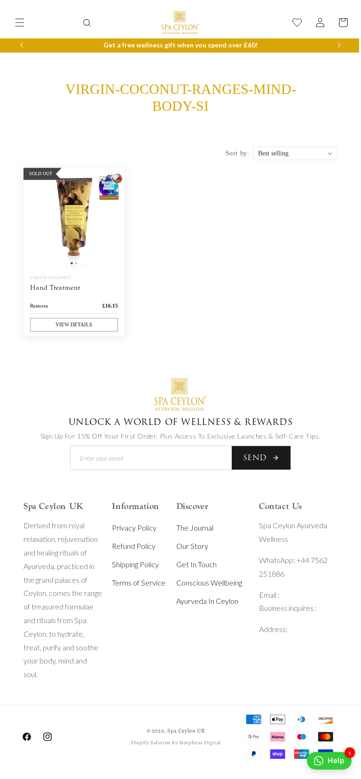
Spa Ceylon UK (183, 730)
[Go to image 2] (75, 264)
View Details (73, 326)
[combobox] (83, 9)
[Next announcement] (332, 45)
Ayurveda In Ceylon (203, 600)
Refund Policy (131, 545)
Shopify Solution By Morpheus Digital (172, 742)
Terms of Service (136, 582)
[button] (19, 22)
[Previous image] (32, 221)
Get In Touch (192, 564)
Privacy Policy (131, 527)
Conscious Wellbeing (205, 582)
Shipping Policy (132, 564)
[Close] (48, 20)
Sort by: (231, 157)
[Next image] (112, 221)
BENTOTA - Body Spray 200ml (88, 42)
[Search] (83, 22)
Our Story (188, 545)
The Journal (190, 527)
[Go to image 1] (71, 264)
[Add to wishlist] (112, 181)
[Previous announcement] (21, 45)
